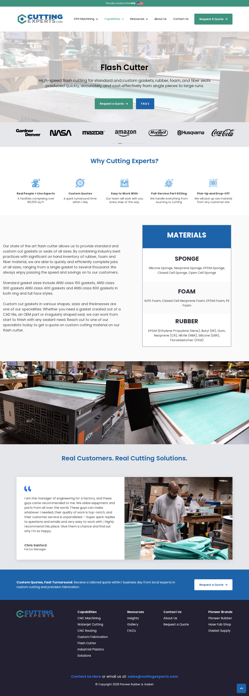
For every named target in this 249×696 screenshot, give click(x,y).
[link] (41, 19)
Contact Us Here (86, 676)
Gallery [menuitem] (132, 624)
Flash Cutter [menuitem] (86, 643)
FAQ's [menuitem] (131, 630)
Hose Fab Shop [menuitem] (219, 624)
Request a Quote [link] (112, 104)
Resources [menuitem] (135, 612)
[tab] (112, 143)
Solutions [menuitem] (84, 655)
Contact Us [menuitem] (172, 612)
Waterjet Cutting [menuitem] (90, 624)
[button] (241, 688)
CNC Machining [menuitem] (89, 618)
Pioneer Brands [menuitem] (220, 612)
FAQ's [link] (145, 104)
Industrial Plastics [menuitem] (90, 649)
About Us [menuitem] (170, 618)
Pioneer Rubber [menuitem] (220, 618)
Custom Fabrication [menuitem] (92, 637)
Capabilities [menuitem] (87, 612)
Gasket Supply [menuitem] (219, 630)
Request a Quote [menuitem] (176, 624)
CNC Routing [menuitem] (86, 630)
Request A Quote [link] (211, 19)
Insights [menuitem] (133, 618)
